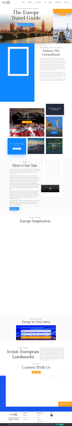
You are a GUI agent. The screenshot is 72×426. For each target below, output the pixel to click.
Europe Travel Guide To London (17, 242)
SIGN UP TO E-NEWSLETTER (26, 24)
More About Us (14, 208)
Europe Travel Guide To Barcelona (17, 288)
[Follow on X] (63, 15)
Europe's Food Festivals (42, 40)
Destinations (30, 2)
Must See (36, 148)
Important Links (58, 2)
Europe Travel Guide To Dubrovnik (18, 273)
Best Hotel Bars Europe (31, 40)
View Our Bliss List (16, 148)
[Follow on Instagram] (61, 15)
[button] (51, 416)
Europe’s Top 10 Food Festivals (17, 227)
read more (12, 234)
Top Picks (54, 148)
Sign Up (65, 404)
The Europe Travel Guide (16, 228)
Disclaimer (39, 419)
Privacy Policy (39, 421)
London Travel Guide (27, 122)
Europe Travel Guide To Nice (16, 303)
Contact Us (66, 2)
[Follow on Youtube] (65, 15)
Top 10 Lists (47, 75)
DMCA (38, 417)
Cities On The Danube (15, 257)
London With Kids (20, 40)
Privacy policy (61, 424)
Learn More (54, 132)
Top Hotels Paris (10, 40)
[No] (70, 424)
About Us (23, 2)
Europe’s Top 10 (38, 2)
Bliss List (50, 2)
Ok (57, 424)
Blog (45, 2)
